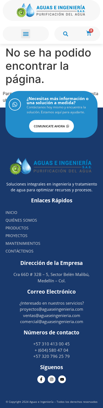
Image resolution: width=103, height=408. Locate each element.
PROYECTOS (16, 235)
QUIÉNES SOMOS (21, 220)
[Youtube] (62, 379)
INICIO (11, 212)
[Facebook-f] (41, 379)
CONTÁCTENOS (19, 251)
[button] (25, 33)
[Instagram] (51, 379)
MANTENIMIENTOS (22, 243)
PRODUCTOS (17, 227)
